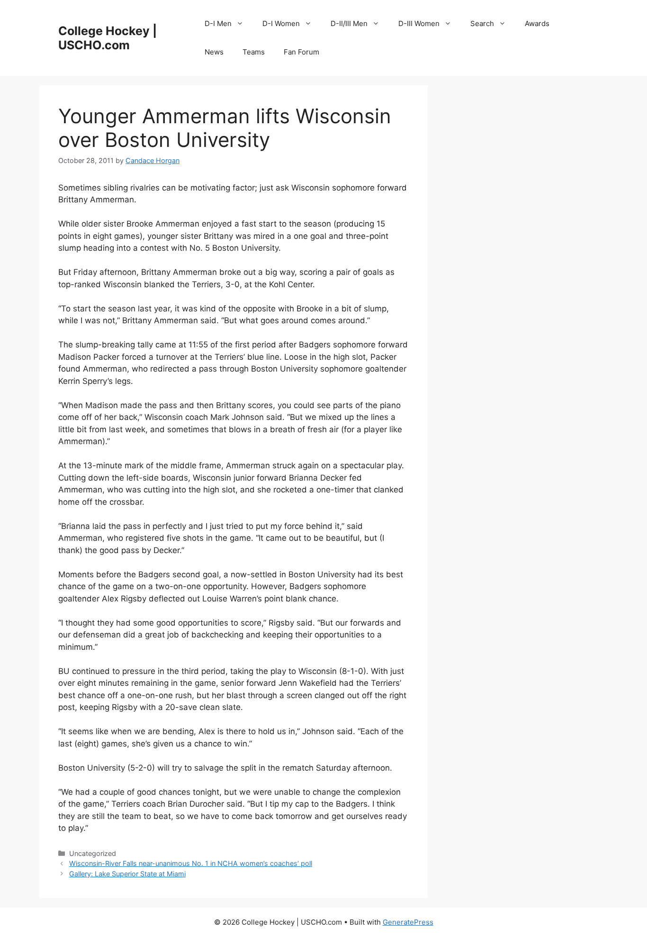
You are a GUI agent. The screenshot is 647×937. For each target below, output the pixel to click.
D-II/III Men (349, 23)
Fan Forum (301, 51)
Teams (254, 51)
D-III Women (419, 23)
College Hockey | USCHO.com (107, 38)
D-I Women (281, 23)
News (214, 51)
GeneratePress (408, 922)
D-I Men (218, 23)
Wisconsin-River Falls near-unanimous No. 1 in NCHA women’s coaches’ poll (190, 863)
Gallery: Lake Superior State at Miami (127, 874)
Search (482, 23)
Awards (537, 23)
